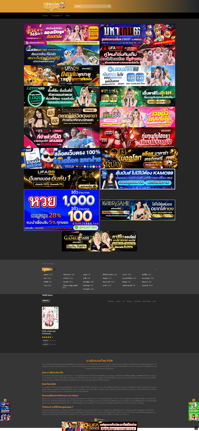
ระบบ (47, 285)
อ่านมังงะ (45, 16)
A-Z (124, 301)
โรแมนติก (88, 289)
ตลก (47, 278)
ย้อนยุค (126, 282)
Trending (137, 301)
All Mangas (50, 264)
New (154, 301)
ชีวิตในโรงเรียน (110, 275)
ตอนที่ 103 (45, 340)
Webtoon (68, 275)
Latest (118, 301)
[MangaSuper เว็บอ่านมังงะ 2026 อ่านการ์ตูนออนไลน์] (54, 6)
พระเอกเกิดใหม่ (129, 278)
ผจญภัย (107, 278)
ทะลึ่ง (86, 278)
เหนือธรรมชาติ (128, 285)
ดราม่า (126, 275)
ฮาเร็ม (107, 285)
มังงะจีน (68, 282)
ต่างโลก (68, 278)
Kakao (47, 275)
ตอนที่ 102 (45, 344)
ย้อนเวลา (146, 282)
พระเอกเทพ (148, 278)
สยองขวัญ (88, 285)
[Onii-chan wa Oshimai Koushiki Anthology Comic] (50, 318)
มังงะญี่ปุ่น (88, 282)
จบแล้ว (86, 275)
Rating (129, 301)
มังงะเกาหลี (108, 282)
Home (44, 264)
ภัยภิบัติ (47, 282)
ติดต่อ (68, 16)
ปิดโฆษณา (100, 420)
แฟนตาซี (147, 285)
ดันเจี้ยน (146, 275)
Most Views (147, 301)
